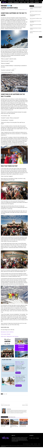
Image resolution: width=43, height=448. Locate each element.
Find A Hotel (17, 376)
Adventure (4, 4)
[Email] (16, 399)
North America (8, 5)
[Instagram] (31, 438)
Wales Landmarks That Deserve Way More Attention (35, 25)
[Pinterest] (11, 399)
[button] (41, 2)
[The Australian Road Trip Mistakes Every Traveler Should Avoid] (14, 422)
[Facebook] (6, 399)
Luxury (21, 2)
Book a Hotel (18, 385)
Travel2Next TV (32, 0)
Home (17, 0)
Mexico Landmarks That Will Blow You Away (36, 18)
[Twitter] (8, 399)
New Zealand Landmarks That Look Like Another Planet (35, 21)
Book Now (18, 372)
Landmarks (10, 2)
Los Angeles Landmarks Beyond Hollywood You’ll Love (35, 8)
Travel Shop (36, 0)
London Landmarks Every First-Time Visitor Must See (36, 32)
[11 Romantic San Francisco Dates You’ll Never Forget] (23, 422)
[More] (21, 399)
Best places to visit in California (7, 331)
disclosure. (26, 9)
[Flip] (18, 399)
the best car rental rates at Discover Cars (19, 363)
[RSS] (34, 438)
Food (25, 2)
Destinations (16, 2)
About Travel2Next (21, 0)
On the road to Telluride (5, 334)
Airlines (32, 2)
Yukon (1, 424)
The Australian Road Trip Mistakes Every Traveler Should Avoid (14, 426)
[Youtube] (37, 438)
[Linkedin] (13, 399)
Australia (11, 424)
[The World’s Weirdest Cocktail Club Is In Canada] (5, 422)
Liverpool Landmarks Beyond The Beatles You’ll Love (35, 28)
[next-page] (2, 428)
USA (11, 5)
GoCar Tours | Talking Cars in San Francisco (9, 336)
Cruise (28, 2)
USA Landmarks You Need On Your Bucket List (35, 11)
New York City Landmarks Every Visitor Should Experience (35, 15)
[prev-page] (1, 428)
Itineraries (37, 2)
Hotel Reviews (27, 0)
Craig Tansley (3, 9)
